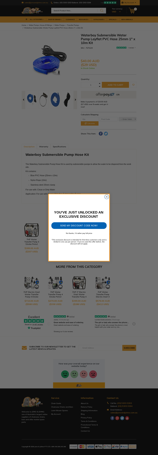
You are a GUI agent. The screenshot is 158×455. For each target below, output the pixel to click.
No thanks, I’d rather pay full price (79, 233)
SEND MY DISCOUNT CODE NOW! (79, 225)
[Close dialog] (107, 197)
